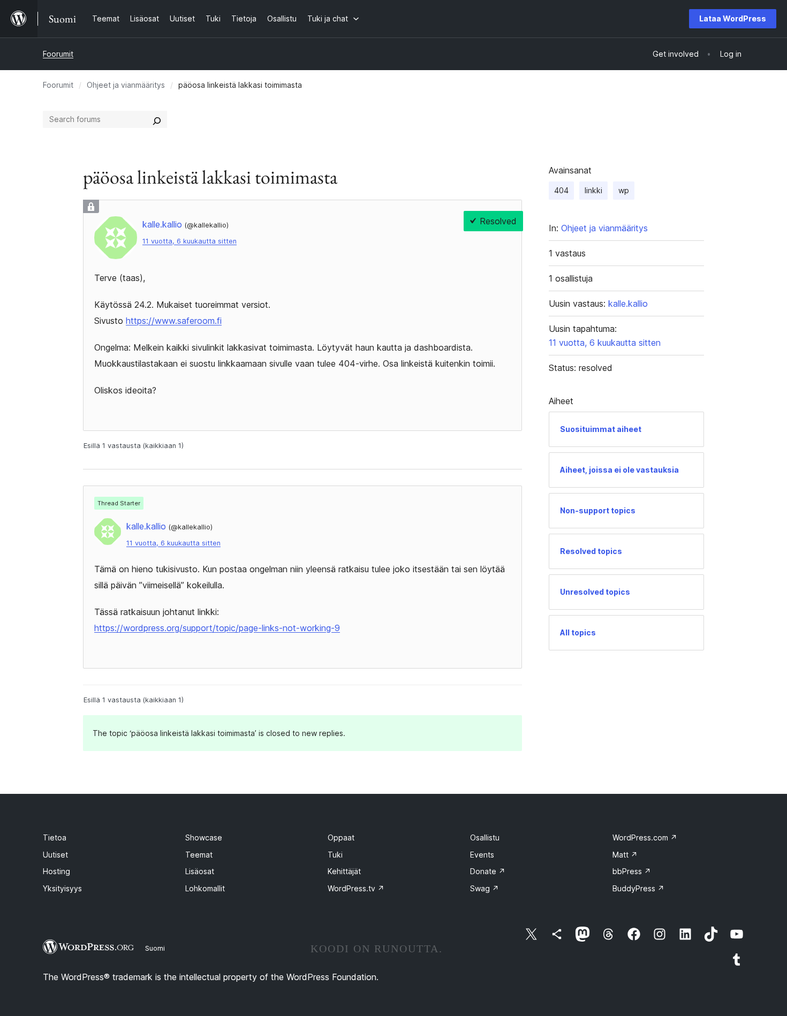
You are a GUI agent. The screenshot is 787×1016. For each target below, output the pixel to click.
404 (561, 190)
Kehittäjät (344, 871)
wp (623, 190)
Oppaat (341, 837)
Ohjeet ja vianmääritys (126, 84)
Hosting (56, 871)
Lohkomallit (205, 888)
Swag (484, 888)
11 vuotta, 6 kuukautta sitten (189, 241)
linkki (593, 190)
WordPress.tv (356, 888)
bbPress (631, 871)
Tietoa (54, 837)
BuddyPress (638, 888)
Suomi (155, 948)
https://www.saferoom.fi (174, 320)
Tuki (335, 854)
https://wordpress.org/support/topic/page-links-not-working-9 (217, 628)
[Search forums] (157, 119)
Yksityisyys (62, 888)
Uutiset (55, 854)
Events (482, 854)
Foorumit (58, 53)
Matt (625, 854)
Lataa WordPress (732, 18)
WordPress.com (644, 837)
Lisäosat (199, 871)
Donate (487, 871)
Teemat (199, 854)
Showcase (203, 837)
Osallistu (485, 837)
